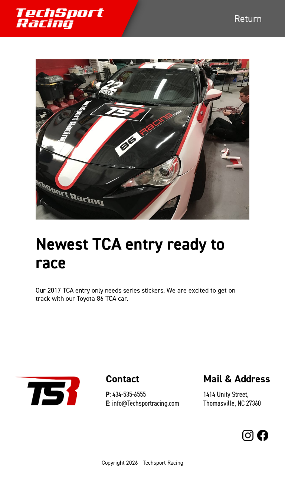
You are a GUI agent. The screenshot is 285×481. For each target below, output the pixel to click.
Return (248, 18)
